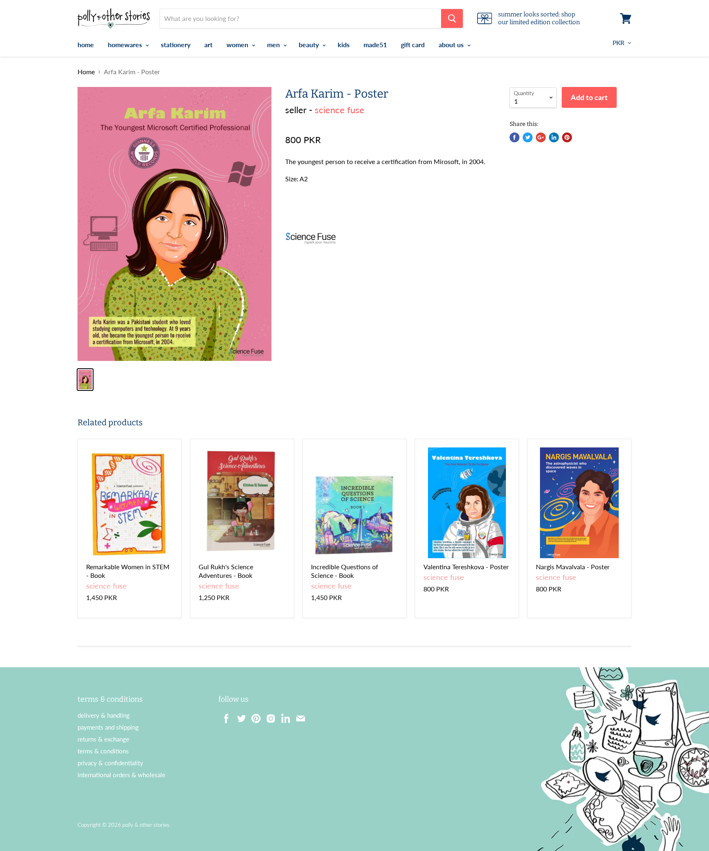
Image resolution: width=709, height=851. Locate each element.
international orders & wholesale (121, 774)
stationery (175, 44)
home (86, 44)
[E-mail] (297, 716)
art (208, 44)
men (274, 44)
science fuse (339, 109)
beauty (309, 44)
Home (86, 71)
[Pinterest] (253, 716)
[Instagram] (268, 716)
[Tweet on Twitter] (528, 137)
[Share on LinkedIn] (554, 137)
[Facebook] (224, 716)
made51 (375, 44)
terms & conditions (103, 751)
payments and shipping (108, 727)
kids (344, 44)
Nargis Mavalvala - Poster (573, 566)
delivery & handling (104, 715)
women (238, 44)
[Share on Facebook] (514, 137)
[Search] (452, 18)
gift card (413, 44)
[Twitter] (238, 716)
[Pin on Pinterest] (567, 137)
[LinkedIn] (283, 716)
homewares (126, 44)
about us (452, 44)
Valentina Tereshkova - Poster (466, 566)
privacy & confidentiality (110, 763)
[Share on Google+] (541, 137)
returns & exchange (103, 739)
